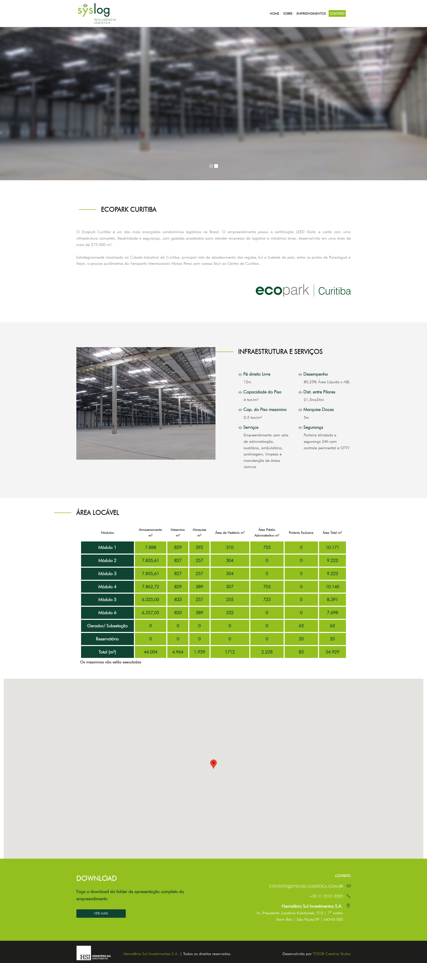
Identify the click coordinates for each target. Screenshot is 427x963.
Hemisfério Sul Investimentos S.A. (151, 953)
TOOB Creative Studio (332, 953)
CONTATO (337, 13)
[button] (213, 764)
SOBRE (288, 13)
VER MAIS (101, 913)
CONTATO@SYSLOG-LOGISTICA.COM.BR (306, 886)
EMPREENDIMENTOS (311, 13)
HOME (274, 13)
